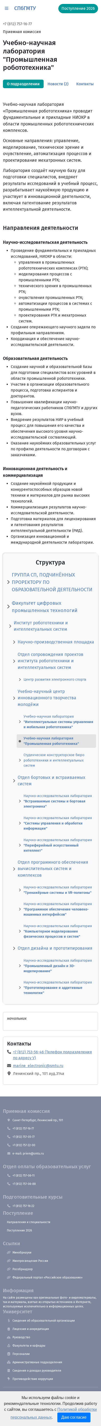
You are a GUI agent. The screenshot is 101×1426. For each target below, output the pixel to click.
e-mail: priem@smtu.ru (28, 1153)
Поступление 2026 (19, 1230)
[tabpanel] (50, 541)
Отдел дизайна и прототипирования (55, 948)
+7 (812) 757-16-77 (17, 24)
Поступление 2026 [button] (78, 8)
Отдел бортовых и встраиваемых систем (51, 781)
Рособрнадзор (23, 1269)
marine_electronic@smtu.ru (38, 1065)
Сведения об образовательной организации (44, 1320)
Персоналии (21, 1354)
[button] (6, 8)
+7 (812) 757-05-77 (24, 1137)
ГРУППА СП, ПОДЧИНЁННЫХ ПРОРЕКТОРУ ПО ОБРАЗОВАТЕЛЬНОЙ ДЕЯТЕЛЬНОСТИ (52, 582)
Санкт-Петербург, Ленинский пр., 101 (38, 1120)
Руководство (21, 1337)
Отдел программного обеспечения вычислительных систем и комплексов (53, 869)
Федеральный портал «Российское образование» (48, 1277)
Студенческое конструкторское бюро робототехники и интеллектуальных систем (54, 760)
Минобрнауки (22, 1252)
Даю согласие (74, 1417)
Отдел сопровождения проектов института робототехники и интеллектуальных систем (50, 661)
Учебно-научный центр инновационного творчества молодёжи (47, 698)
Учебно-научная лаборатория (58, 721)
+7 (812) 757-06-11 (24, 1175)
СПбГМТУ (25, 8)
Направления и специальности (28, 1222)
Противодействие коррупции (33, 1379)
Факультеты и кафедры (29, 1345)
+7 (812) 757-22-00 (24, 1145)
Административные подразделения (37, 1362)
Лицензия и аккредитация (31, 1329)
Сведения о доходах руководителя (37, 1370)
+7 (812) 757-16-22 (23, 1206)
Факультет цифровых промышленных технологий (44, 606)
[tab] (23, 84)
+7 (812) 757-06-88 (24, 1184)
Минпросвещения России (30, 1261)
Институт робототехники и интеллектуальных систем (41, 626)
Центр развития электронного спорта (55, 679)
